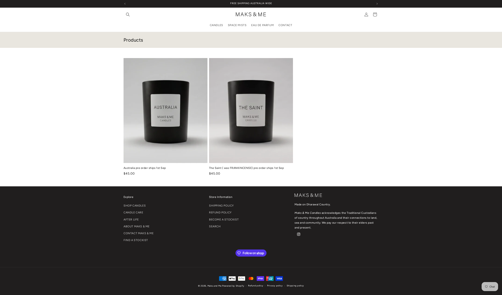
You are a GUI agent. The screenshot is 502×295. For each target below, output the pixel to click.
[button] (128, 14)
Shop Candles (135, 205)
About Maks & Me (137, 226)
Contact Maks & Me (139, 233)
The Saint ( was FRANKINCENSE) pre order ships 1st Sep (246, 168)
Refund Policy (220, 212)
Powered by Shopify (233, 286)
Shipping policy (295, 285)
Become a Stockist (224, 219)
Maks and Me (214, 286)
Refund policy (255, 285)
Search (215, 226)
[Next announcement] (377, 3)
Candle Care (133, 212)
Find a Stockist (136, 240)
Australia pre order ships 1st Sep (145, 168)
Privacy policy (275, 285)
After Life (131, 219)
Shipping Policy (221, 205)
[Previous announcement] (125, 3)
